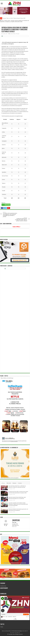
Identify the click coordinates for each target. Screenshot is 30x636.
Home (2, 20)
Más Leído (9, 483)
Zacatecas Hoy (3, 585)
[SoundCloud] (17, 632)
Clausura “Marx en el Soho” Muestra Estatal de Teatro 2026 (14, 18)
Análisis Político (7, 20)
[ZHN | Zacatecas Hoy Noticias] (15, 3)
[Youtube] (16, 632)
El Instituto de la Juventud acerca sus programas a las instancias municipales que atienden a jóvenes (10, 214)
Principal (17, 33)
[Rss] (10, 632)
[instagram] (19, 632)
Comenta (20, 483)
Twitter (2, 624)
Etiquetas (14, 483)
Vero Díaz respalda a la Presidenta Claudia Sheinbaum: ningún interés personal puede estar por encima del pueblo (18, 504)
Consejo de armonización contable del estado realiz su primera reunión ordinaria (21, 219)
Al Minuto (3, 483)
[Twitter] (13, 632)
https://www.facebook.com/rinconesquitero (10, 477)
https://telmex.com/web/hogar (7, 378)
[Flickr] (14, 632)
